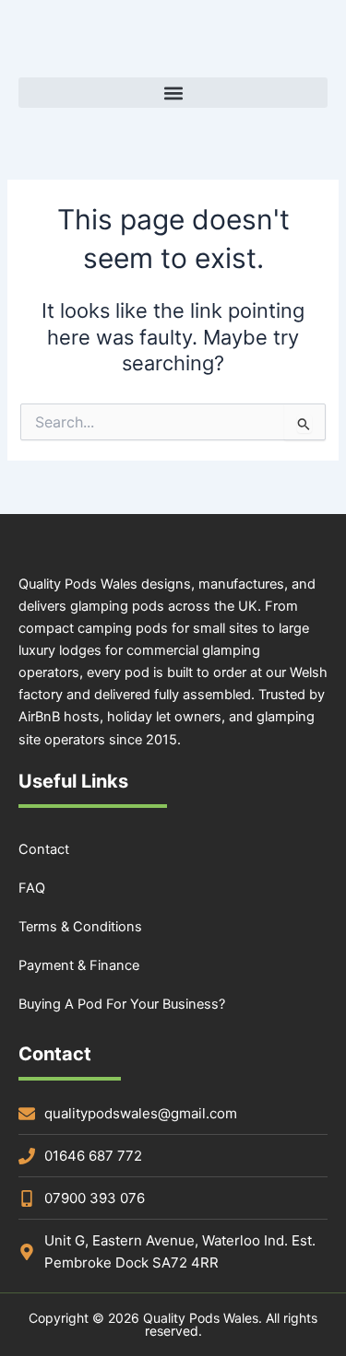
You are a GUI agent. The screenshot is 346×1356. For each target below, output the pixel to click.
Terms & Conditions (80, 926)
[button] (173, 92)
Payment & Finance (78, 965)
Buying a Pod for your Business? (121, 1004)
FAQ (31, 888)
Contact (43, 849)
